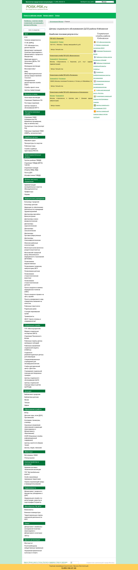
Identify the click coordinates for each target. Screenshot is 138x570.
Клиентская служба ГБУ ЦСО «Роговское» (64, 75)
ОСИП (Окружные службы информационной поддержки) (33, 438)
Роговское (62, 78)
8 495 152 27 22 (69, 568)
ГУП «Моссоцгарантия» (103, 42)
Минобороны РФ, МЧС (32, 506)
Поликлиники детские (32, 271)
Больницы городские (31, 202)
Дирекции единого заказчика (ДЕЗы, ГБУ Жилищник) (32, 61)
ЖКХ (26, 34)
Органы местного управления (31, 180)
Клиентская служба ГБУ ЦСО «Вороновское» (65, 55)
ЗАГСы (26, 536)
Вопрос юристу (48, 15)
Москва (52, 95)
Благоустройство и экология (31, 463)
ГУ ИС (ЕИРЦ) (29, 43)
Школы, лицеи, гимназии (33, 448)
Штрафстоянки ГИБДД (32, 175)
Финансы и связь (30, 94)
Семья (26, 523)
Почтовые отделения (31, 103)
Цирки (26, 405)
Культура (27, 391)
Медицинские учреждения (34, 198)
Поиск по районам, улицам (33, 15)
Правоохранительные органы (32, 156)
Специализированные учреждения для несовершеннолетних (101, 84)
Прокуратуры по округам (33, 143)
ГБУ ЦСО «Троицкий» (57, 38)
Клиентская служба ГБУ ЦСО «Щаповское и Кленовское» (69, 92)
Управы (27, 194)
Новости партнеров (61, 562)
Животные (28, 452)
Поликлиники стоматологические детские (31, 283)
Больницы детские (30, 204)
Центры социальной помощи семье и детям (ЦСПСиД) (101, 114)
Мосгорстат (28, 543)
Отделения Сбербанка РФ (33, 100)
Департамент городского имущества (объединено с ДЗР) (33, 493)
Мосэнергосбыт (30, 69)
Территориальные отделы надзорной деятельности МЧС (33, 517)
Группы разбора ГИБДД (32, 160)
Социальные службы (32, 325)
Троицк (61, 42)
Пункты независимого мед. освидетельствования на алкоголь (34, 301)
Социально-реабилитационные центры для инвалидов (101, 75)
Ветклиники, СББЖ (31, 455)
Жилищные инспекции (32, 66)
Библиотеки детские (31, 397)
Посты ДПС (28, 173)
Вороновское (63, 59)
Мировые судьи (29, 140)
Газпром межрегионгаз (32, 40)
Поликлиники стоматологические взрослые (31, 276)
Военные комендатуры (32, 512)
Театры (27, 402)
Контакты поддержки (49, 562)
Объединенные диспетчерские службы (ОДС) (32, 83)
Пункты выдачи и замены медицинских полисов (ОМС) (33, 290)
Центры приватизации (32, 90)
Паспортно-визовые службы (32, 113)
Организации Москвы (56, 21)
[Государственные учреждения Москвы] (37, 10)
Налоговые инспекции (32, 97)
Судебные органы (31, 137)
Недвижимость (30, 488)
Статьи (57, 15)
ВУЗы (26, 413)
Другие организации (32, 540)
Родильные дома (30, 309)
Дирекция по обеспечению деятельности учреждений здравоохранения (33, 209)
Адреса (26, 562)
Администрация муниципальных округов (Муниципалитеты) (33, 187)
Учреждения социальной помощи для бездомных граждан (102, 99)
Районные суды (29, 146)
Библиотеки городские (32, 394)
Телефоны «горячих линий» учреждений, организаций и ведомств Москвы (33, 23)
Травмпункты (29, 316)
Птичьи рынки (29, 458)
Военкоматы (28, 510)
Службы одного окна (31, 87)
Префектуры (28, 192)
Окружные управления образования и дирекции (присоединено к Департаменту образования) (33, 429)
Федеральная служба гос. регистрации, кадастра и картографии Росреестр (33, 500)
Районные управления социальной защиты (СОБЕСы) (101, 66)
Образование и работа (32, 409)
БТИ (25, 37)
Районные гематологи (32, 306)
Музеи (26, 400)
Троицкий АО (54, 42)
